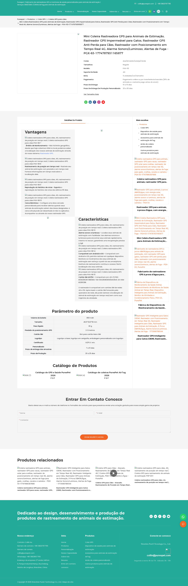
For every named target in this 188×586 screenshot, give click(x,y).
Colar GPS (42, 19)
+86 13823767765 (164, 4)
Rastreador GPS (46, 153)
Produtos (31, 19)
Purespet (21, 19)
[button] (146, 11)
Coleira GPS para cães (57, 19)
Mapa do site (68, 582)
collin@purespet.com (145, 4)
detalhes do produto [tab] (73, 120)
